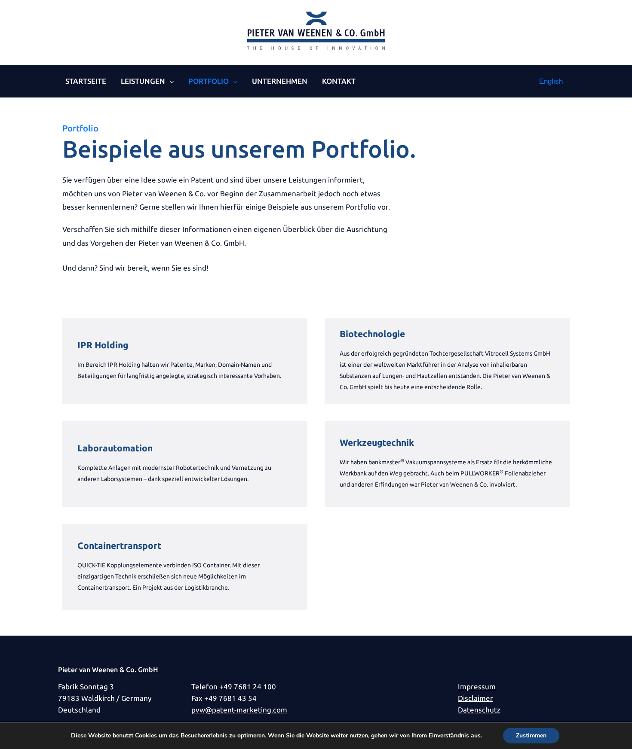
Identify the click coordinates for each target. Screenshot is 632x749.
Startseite (85, 81)
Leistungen (143, 81)
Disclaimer (475, 698)
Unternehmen (279, 81)
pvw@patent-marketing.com (239, 710)
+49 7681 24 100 (247, 686)
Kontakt (339, 81)
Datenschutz (479, 710)
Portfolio (208, 81)
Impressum (477, 686)
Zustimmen (531, 735)
